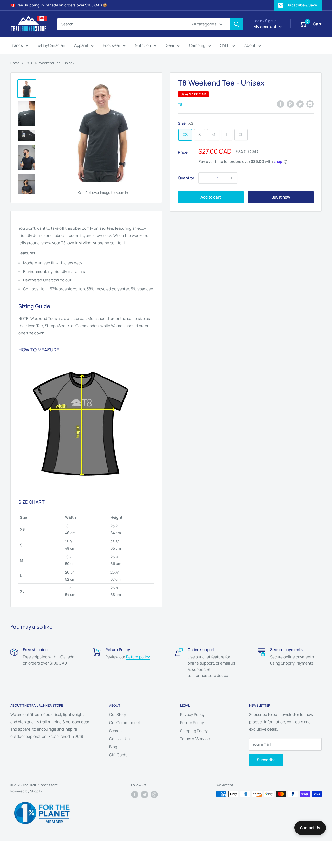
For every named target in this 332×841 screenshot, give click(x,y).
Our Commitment (125, 722)
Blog (113, 747)
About (249, 45)
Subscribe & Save (302, 5)
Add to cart (210, 197)
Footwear (111, 45)
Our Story (117, 714)
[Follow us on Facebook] (134, 794)
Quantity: (186, 178)
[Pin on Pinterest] (290, 104)
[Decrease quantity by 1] (204, 178)
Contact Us (119, 738)
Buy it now (281, 197)
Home (15, 63)
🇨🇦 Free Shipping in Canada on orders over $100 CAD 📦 (58, 5)
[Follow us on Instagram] (154, 794)
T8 (27, 63)
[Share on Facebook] (280, 104)
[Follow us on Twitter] (144, 794)
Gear (170, 45)
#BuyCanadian (51, 45)
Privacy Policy (192, 714)
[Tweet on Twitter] (300, 104)
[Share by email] (310, 104)
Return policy (138, 657)
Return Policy (192, 722)
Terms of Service (195, 738)
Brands (16, 45)
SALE (225, 45)
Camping (197, 45)
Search (115, 730)
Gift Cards (118, 755)
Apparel (81, 45)
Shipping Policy (194, 730)
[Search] (236, 24)
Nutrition (143, 45)
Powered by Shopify (26, 791)
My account (265, 26)
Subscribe (266, 760)
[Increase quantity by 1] (231, 178)
